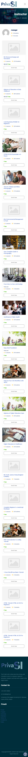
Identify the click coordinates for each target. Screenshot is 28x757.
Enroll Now (14, 67)
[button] (25, 754)
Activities (3, 714)
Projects (3, 712)
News (2, 722)
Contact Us (4, 720)
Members (3, 716)
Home (17, 18)
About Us (3, 718)
